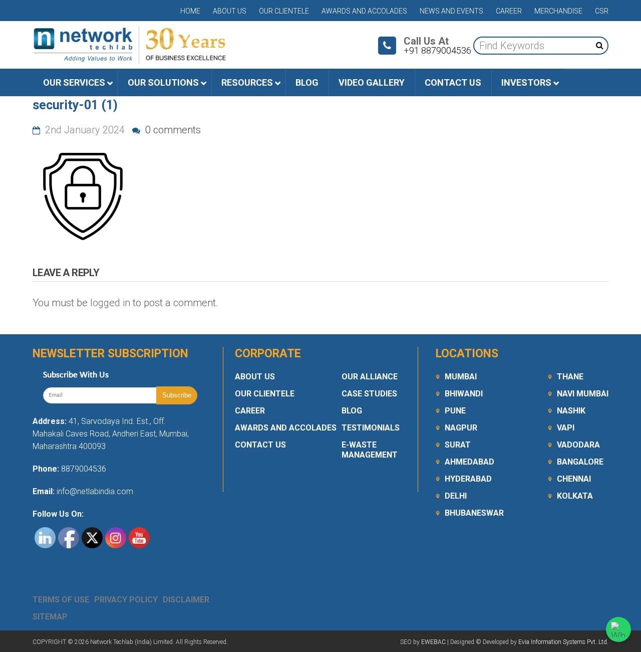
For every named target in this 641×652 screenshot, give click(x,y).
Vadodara (578, 445)
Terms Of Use (61, 599)
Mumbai (461, 376)
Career (509, 11)
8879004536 (83, 469)
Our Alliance (370, 376)
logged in (110, 303)
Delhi (456, 496)
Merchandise (558, 11)
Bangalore (580, 462)
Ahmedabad (469, 462)
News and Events (451, 11)
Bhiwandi (464, 393)
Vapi (565, 427)
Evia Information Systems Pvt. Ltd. (563, 641)
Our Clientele (284, 11)
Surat (458, 445)
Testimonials (371, 427)
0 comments (172, 130)
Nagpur (461, 427)
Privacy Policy (126, 599)
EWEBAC (433, 641)
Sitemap (50, 616)
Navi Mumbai (582, 393)
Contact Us (260, 445)
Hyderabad (468, 479)
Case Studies (369, 393)
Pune (455, 410)
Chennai (574, 479)
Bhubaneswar (474, 513)
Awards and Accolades (364, 11)
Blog (352, 410)
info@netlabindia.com (94, 491)
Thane (570, 376)
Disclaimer (186, 599)
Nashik (571, 410)
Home (190, 11)
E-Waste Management (370, 450)
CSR (601, 11)
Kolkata (575, 496)
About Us (229, 11)
